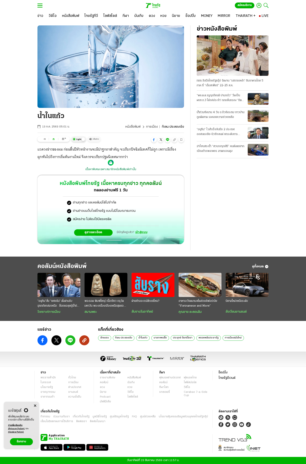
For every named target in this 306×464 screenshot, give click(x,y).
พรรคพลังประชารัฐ (209, 338)
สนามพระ (91, 312)
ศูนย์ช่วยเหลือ (148, 416)
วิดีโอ (130, 392)
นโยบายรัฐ (47, 387)
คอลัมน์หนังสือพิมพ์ (62, 266)
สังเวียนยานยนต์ (236, 311)
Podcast (105, 396)
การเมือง (152, 126)
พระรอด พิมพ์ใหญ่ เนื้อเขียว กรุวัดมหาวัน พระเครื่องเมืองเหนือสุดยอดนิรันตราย (106, 303)
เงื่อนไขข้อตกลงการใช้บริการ (57, 421)
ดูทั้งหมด (258, 266)
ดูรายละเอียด (93, 232)
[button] (154, 139)
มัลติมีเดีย (105, 401)
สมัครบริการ (245, 5)
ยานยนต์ (73, 392)
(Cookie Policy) (16, 432)
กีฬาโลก (164, 387)
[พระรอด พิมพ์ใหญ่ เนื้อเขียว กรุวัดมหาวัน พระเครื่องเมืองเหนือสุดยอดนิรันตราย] (106, 285)
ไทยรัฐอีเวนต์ (227, 378)
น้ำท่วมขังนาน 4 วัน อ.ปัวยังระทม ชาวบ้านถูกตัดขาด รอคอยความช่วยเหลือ (220, 115)
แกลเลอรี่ (164, 392)
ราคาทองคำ (48, 396)
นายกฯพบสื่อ (160, 338)
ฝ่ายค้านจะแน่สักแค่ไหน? (145, 301)
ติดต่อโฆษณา (97, 421)
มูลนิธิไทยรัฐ (100, 416)
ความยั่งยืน (74, 396)
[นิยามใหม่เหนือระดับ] (247, 285)
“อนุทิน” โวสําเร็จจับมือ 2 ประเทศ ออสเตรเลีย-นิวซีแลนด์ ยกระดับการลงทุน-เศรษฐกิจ (217, 132)
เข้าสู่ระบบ (141, 232)
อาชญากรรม (48, 392)
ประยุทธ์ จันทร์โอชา (182, 338)
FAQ (134, 416)
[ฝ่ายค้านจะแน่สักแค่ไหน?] (153, 285)
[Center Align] (35, 405)
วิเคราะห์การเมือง (48, 312)
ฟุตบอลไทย (190, 377)
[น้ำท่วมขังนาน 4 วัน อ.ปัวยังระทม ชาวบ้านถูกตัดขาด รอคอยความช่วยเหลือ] (258, 116)
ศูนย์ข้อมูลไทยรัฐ (119, 416)
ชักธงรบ (104, 338)
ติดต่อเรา (81, 421)
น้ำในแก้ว (142, 338)
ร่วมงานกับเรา (61, 416)
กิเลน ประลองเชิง (123, 338)
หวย (129, 387)
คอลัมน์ (104, 382)
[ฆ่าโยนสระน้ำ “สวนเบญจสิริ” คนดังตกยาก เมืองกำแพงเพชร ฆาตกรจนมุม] (258, 150)
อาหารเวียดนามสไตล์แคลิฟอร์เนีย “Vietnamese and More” (198, 303)
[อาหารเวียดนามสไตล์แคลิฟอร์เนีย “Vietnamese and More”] (200, 285)
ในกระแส (46, 382)
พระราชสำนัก (48, 377)
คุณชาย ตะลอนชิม (190, 312)
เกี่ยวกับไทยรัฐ (81, 416)
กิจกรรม (45, 416)
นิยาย (103, 392)
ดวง (102, 387)
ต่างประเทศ (74, 387)
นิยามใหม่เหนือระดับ (237, 301)
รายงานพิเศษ (107, 377)
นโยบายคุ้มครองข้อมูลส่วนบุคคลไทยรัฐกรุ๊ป (183, 416)
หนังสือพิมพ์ (133, 126)
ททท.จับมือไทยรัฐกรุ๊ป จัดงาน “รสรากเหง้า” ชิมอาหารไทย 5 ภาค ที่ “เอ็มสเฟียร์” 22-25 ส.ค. (230, 83)
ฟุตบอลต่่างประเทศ (170, 377)
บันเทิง (131, 382)
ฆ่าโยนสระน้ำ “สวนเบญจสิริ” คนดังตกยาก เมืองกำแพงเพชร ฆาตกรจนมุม (220, 149)
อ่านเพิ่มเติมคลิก (16, 427)
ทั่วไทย (72, 377)
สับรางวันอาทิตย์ (142, 311)
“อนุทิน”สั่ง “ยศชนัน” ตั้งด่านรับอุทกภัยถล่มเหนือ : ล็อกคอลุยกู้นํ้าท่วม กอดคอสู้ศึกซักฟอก (58, 303)
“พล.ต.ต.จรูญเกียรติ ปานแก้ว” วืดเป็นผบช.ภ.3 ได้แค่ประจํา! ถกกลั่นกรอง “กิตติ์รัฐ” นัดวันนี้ (220, 98)
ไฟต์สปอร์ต (190, 382)
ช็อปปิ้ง (223, 372)
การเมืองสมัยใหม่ (233, 338)
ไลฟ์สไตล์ (132, 396)
